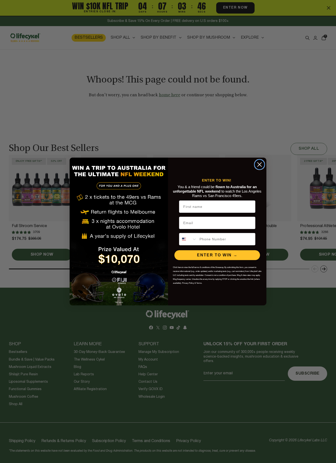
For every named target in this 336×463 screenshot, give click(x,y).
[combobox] (188, 239)
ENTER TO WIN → (217, 255)
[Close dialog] (259, 164)
